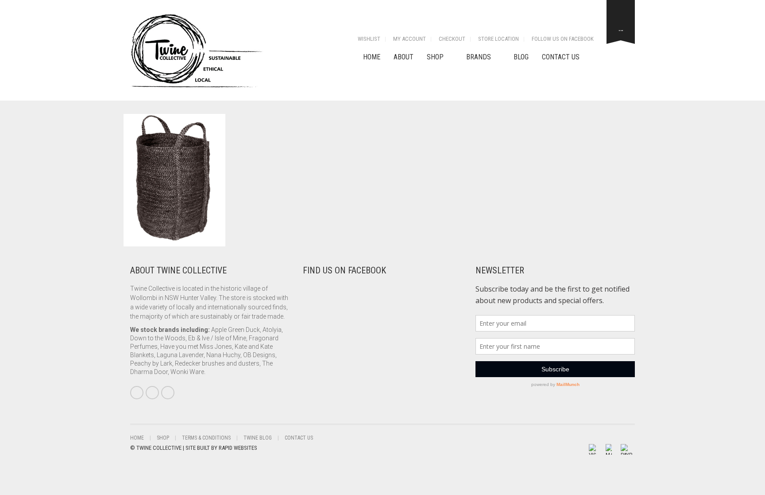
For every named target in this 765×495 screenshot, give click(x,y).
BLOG (521, 57)
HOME (371, 57)
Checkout (452, 38)
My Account (409, 38)
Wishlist (369, 38)
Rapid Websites (238, 447)
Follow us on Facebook (563, 38)
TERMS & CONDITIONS (206, 438)
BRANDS (478, 57)
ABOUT (403, 57)
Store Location (498, 38)
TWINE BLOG (257, 438)
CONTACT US (561, 57)
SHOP (435, 57)
